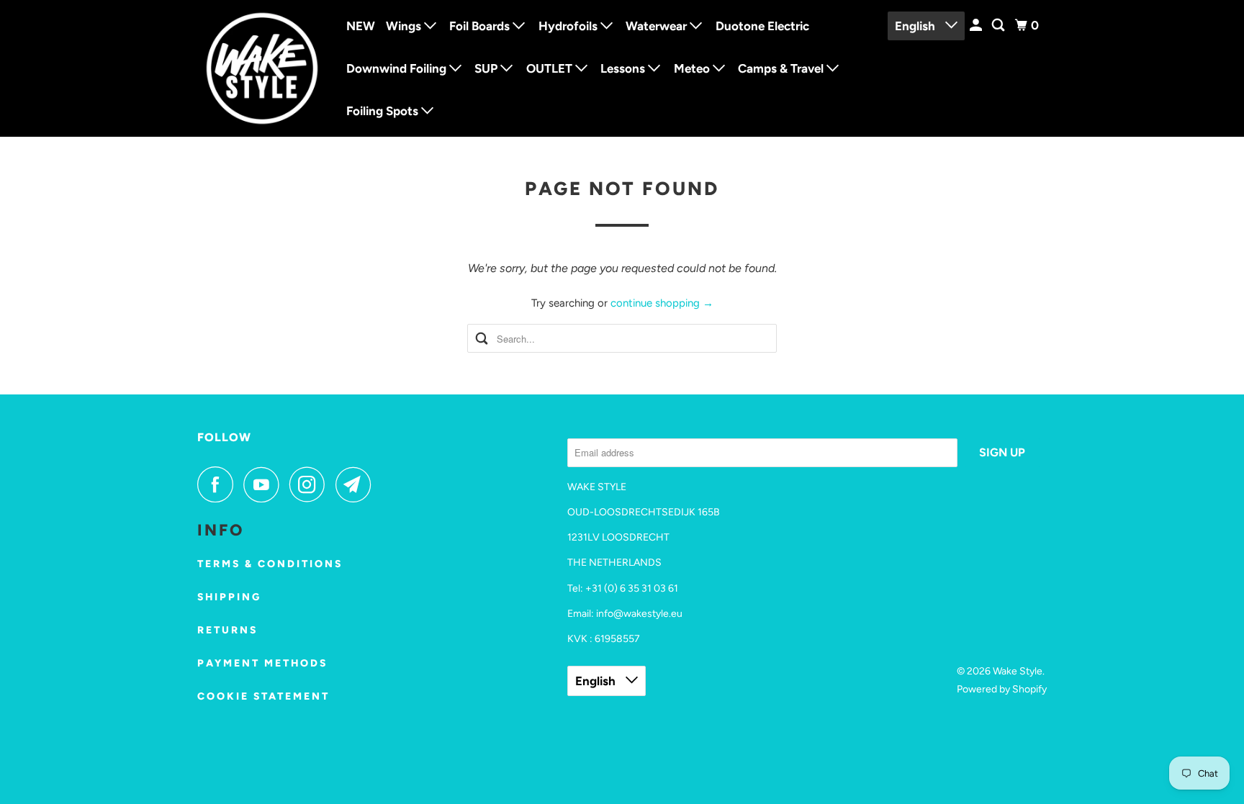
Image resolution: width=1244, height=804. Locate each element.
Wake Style (1017, 671)
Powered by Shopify (1002, 689)
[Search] (999, 26)
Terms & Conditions (270, 564)
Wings (405, 26)
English (916, 26)
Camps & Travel (782, 68)
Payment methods (262, 663)
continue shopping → (661, 303)
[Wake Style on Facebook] (218, 484)
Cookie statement (263, 696)
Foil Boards (481, 26)
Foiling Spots (383, 111)
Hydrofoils (569, 26)
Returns (227, 630)
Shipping (229, 597)
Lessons (624, 68)
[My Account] (977, 26)
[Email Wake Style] (357, 484)
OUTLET (550, 68)
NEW (360, 26)
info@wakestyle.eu (639, 613)
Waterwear (658, 26)
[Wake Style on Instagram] (311, 484)
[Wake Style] (262, 68)
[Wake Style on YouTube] (265, 484)
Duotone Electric (762, 26)
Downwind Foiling (397, 68)
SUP (487, 68)
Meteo (693, 68)
